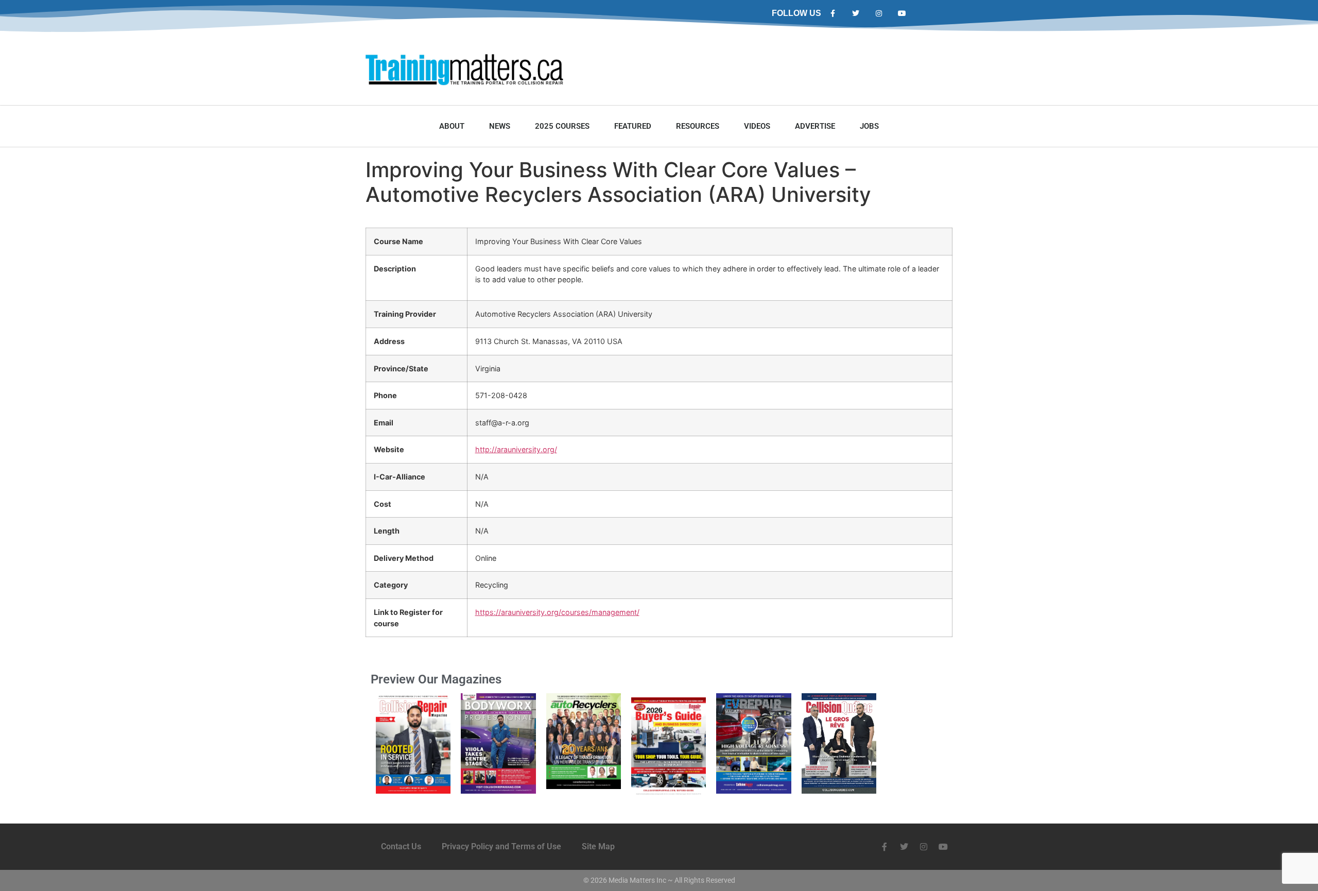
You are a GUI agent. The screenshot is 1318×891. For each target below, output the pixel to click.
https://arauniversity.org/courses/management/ (557, 612)
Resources (697, 126)
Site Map (598, 846)
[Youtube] (901, 13)
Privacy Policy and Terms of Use (501, 846)
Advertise (815, 126)
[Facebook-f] (832, 13)
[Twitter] (856, 13)
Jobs (869, 126)
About (451, 126)
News (499, 126)
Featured (632, 126)
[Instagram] (879, 13)
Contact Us (401, 846)
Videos (757, 126)
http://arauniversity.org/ (516, 449)
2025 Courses (562, 126)
